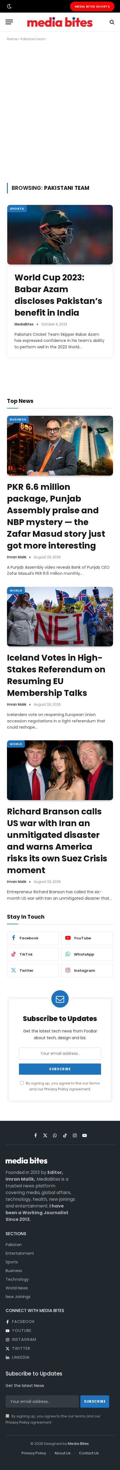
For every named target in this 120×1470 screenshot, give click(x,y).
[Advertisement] (60, 111)
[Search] (111, 22)
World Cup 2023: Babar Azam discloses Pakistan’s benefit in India (58, 295)
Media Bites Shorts (92, 6)
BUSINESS (18, 419)
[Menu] (9, 22)
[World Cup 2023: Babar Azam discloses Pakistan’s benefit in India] (60, 234)
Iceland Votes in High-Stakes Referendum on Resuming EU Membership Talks (56, 675)
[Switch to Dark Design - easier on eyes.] (9, 6)
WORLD (16, 590)
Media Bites (78, 1443)
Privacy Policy (56, 1089)
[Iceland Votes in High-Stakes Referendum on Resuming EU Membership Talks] (60, 617)
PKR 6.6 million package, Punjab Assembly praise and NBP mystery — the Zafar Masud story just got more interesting (56, 516)
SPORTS (17, 208)
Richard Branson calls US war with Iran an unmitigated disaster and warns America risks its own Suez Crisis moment (57, 840)
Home (12, 39)
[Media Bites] (59, 22)
